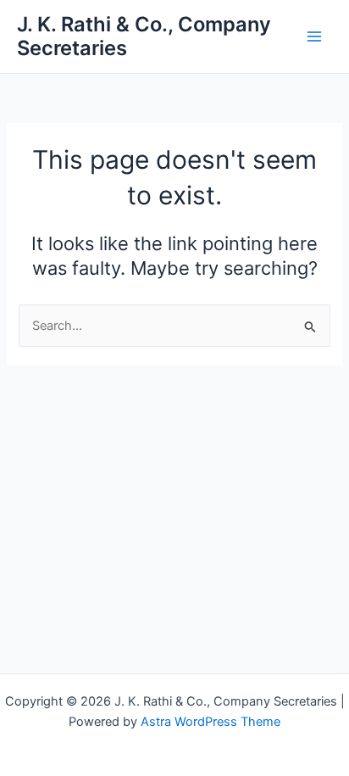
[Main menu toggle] (314, 36)
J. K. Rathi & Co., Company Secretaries (144, 36)
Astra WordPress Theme (210, 721)
